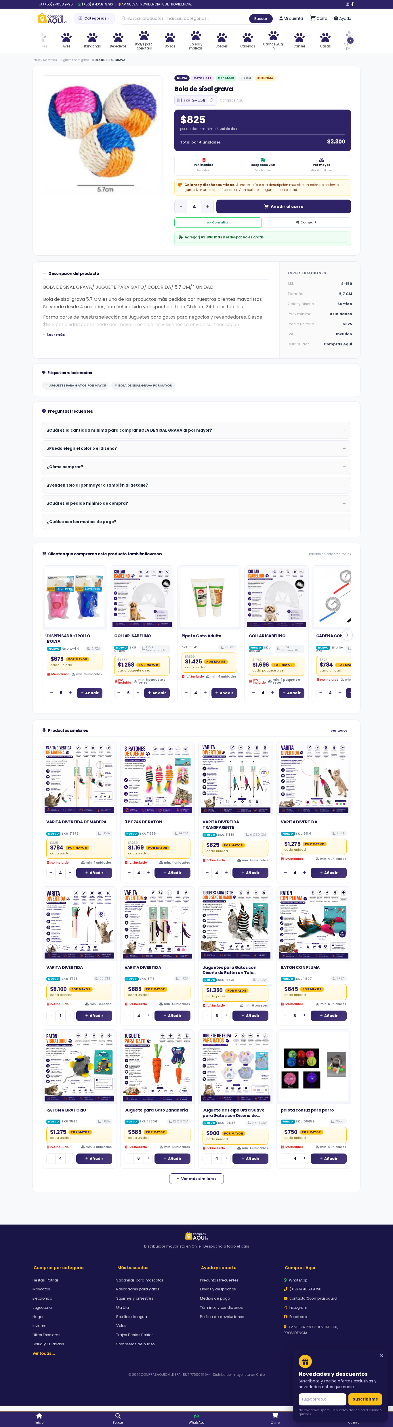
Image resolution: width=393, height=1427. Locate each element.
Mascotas (50, 60)
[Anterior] (45, 635)
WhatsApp (298, 1280)
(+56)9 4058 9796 (58, 4)
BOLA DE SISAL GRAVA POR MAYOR (145, 385)
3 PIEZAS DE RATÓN (143, 822)
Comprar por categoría (59, 1268)
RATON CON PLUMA (300, 967)
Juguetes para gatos (74, 60)
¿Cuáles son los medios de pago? (81, 522)
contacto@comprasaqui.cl (313, 1298)
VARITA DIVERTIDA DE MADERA (76, 822)
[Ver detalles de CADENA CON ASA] (344, 598)
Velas (121, 1325)
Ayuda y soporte (218, 1268)
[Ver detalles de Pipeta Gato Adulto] (209, 598)
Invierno (40, 1325)
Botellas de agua (131, 1316)
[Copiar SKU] (211, 100)
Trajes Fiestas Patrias (134, 1335)
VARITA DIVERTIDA (299, 822)
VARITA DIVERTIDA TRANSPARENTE (221, 824)
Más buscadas (132, 1268)
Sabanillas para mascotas (139, 1280)
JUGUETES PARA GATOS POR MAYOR (77, 385)
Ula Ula (122, 1307)
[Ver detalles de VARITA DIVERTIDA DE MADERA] (79, 778)
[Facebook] (352, 4)
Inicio (36, 60)
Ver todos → (341, 730)
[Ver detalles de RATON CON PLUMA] (314, 924)
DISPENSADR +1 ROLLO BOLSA (68, 638)
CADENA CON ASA (334, 636)
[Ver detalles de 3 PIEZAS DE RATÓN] (158, 778)
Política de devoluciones (222, 1316)
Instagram (297, 1307)
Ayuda (345, 18)
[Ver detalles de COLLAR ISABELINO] (142, 598)
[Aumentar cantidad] (207, 206)
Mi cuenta (293, 18)
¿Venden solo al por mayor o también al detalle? (97, 485)
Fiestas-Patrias (46, 1280)
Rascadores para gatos (137, 1289)
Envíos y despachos (218, 1289)
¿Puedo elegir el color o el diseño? (82, 448)
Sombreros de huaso (135, 1344)
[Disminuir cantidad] (181, 206)
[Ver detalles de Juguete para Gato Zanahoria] (158, 1067)
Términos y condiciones (221, 1307)
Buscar (261, 18)
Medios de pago (215, 1298)
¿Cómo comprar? (65, 467)
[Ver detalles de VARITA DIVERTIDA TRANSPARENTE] (236, 778)
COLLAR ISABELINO (132, 636)
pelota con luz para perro (307, 1110)
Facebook (298, 1316)
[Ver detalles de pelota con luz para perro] (314, 1067)
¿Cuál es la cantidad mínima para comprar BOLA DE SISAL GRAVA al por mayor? (129, 430)
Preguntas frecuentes (219, 1280)
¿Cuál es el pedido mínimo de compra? (87, 503)
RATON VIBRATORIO (66, 1110)
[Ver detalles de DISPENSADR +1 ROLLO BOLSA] (75, 598)
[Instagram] (347, 4)
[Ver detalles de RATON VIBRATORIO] (79, 1067)
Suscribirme (365, 1399)
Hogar (38, 1316)
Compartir (309, 222)
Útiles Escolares (46, 1335)
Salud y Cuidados (48, 1344)
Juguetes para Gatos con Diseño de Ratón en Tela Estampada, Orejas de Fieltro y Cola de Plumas (234, 975)
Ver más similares (198, 1178)
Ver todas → (44, 1353)
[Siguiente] (347, 635)
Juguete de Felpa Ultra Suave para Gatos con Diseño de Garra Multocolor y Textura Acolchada (233, 1118)
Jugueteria (42, 1307)
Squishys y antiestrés (134, 1298)
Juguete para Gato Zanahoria (156, 1110)
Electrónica (42, 1298)
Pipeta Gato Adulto (202, 636)
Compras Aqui (300, 1268)
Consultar (220, 222)
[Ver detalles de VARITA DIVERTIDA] (314, 778)
